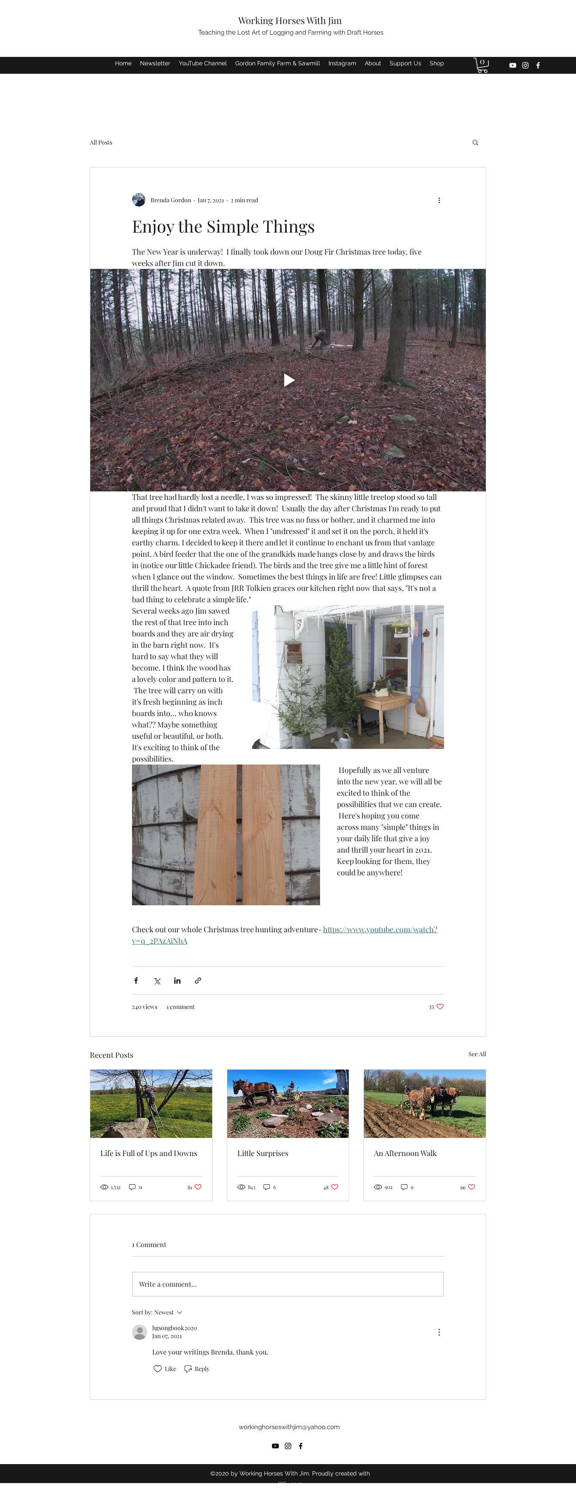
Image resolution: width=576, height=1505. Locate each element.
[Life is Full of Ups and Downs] (151, 1104)
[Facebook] (538, 65)
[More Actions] (439, 1332)
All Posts (101, 142)
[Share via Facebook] (136, 981)
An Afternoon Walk (405, 1153)
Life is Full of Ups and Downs (148, 1153)
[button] (483, 65)
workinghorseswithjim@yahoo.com (289, 1427)
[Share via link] (198, 981)
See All (477, 1054)
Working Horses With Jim (290, 20)
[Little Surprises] (288, 1104)
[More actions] (439, 200)
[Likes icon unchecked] (157, 1369)
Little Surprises (262, 1153)
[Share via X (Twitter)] (157, 981)
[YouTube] (513, 65)
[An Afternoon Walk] (425, 1104)
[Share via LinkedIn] (177, 981)
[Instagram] (525, 65)
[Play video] (288, 380)
